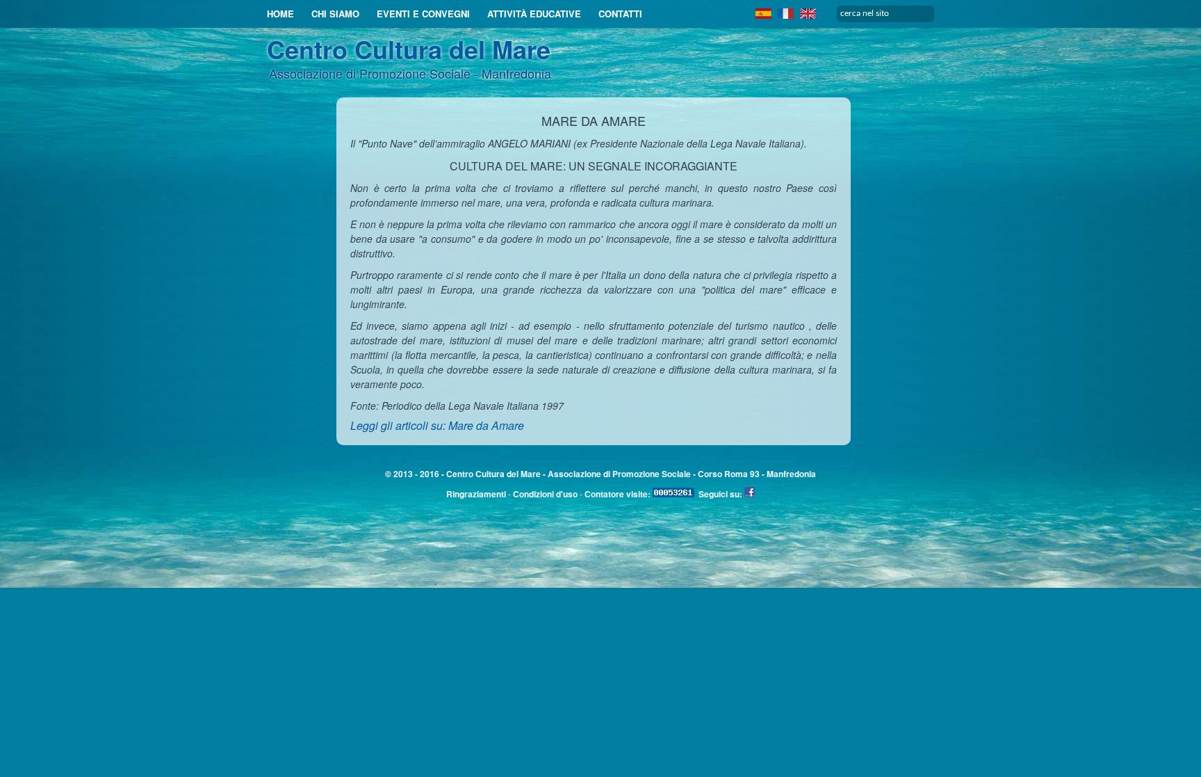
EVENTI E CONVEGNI (423, 13)
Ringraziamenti (476, 494)
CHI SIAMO (335, 13)
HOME (280, 13)
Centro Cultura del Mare (408, 49)
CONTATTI (620, 13)
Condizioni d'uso (545, 494)
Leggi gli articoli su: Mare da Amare (437, 425)
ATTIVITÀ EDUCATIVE (534, 13)
